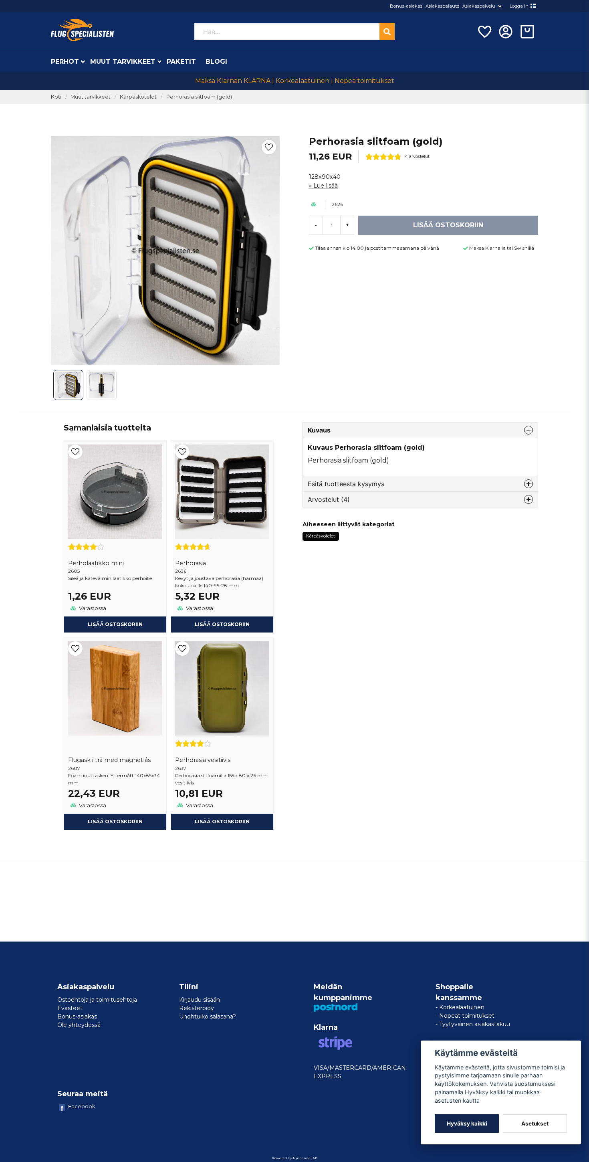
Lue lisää (325, 185)
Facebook (81, 1106)
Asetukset (535, 1123)
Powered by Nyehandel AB (294, 1158)
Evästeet (70, 1008)
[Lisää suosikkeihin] (484, 32)
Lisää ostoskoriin (115, 624)
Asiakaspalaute (442, 6)
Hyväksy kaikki (467, 1123)
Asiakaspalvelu (478, 6)
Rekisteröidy (196, 1008)
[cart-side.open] (527, 32)
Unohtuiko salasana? (207, 1016)
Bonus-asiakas (406, 6)
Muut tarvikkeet (122, 61)
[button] (533, 6)
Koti (56, 97)
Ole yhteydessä (79, 1025)
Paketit (181, 61)
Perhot (65, 61)
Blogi (216, 61)
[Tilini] (505, 32)
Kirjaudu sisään (199, 999)
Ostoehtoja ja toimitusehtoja (97, 999)
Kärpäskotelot (138, 97)
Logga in (519, 6)
